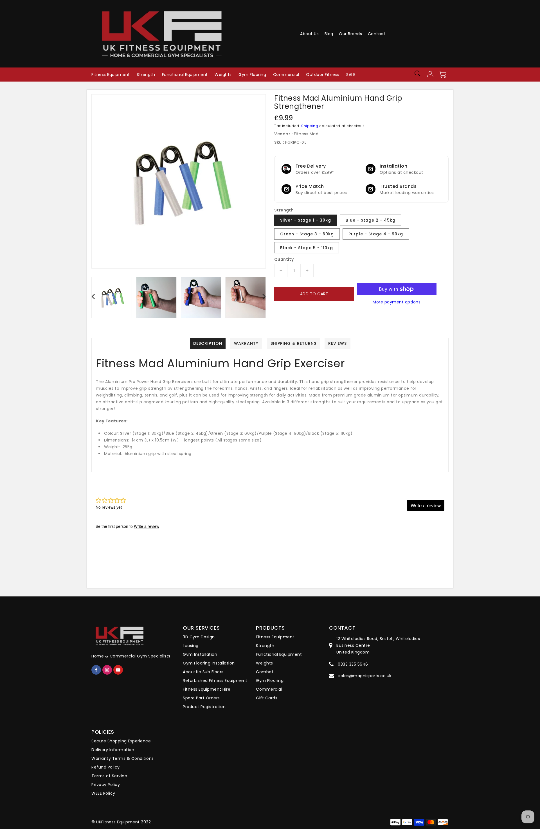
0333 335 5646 (353, 664)
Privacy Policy (105, 784)
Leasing (191, 645)
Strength (265, 645)
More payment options (396, 302)
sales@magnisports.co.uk (365, 676)
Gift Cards (266, 698)
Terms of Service (109, 776)
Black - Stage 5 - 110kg (306, 248)
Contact (377, 34)
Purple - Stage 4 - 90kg (375, 234)
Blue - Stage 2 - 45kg (370, 220)
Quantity (284, 259)
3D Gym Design (199, 637)
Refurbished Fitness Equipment (215, 680)
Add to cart (314, 294)
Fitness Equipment (275, 637)
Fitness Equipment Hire (206, 689)
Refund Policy (105, 767)
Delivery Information (112, 750)
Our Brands (350, 34)
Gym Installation (200, 654)
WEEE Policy (103, 793)
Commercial (269, 689)
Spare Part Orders (201, 698)
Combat (264, 672)
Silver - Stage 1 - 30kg (305, 220)
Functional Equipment (279, 654)
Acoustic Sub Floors (203, 672)
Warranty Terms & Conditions (122, 758)
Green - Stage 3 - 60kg (307, 234)
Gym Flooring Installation (209, 663)
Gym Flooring (270, 680)
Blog (329, 34)
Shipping (309, 125)
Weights (264, 663)
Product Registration (204, 706)
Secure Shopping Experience (121, 741)
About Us (309, 34)
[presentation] (93, 296)
